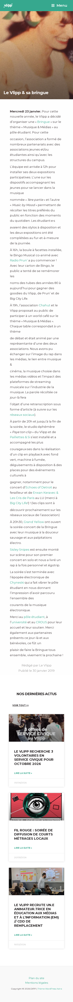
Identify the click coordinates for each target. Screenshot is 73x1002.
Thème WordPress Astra (50, 988)
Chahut (44, 305)
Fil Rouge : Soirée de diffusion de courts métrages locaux (33, 834)
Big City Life (18, 503)
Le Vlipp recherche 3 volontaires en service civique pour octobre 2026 (34, 758)
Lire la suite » (23, 773)
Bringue (43, 122)
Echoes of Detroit (39, 487)
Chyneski (17, 582)
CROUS (41, 622)
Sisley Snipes (19, 549)
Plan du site (36, 978)
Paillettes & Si (20, 437)
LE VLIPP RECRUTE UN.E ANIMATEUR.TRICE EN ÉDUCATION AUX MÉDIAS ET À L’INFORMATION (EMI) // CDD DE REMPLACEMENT (36, 915)
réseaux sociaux (22, 414)
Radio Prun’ (19, 260)
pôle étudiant (34, 617)
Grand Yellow (34, 522)
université (19, 622)
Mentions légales (36, 982)
